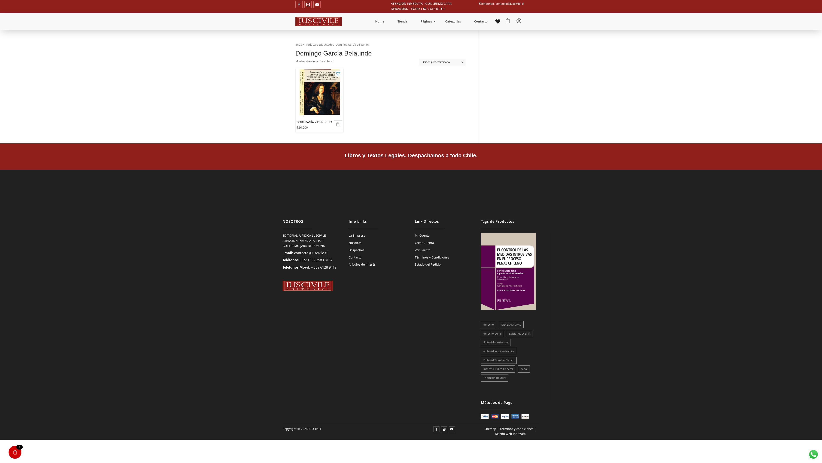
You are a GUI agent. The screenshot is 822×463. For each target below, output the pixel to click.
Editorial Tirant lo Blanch (498, 360)
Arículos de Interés (362, 264)
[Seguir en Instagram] (308, 4)
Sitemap (490, 429)
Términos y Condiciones (432, 257)
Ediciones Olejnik (519, 333)
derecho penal (492, 333)
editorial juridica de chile (498, 351)
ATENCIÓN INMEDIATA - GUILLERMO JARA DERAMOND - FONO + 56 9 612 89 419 (421, 6)
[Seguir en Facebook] (299, 4)
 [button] (338, 124)
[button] (338, 72)
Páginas (426, 21)
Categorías (453, 21)
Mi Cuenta (422, 235)
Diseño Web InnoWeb (510, 434)
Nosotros (355, 243)
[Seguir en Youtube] (317, 4)
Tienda (402, 21)
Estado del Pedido (428, 264)
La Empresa (357, 235)
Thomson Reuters (494, 378)
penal (523, 369)
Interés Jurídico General (498, 369)
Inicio (298, 45)
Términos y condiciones (516, 429)
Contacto (481, 21)
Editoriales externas (495, 342)
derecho (488, 324)
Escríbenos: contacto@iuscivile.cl (501, 3)
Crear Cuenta (424, 243)
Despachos (356, 250)
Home (379, 21)
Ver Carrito (422, 250)
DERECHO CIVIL (511, 324)
